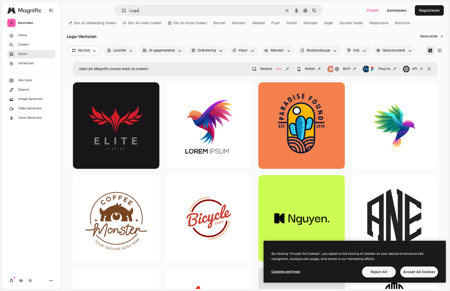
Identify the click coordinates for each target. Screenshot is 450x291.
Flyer (275, 23)
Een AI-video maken (145, 23)
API (414, 69)
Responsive (379, 23)
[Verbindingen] (11, 280)
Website (258, 23)
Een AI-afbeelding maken (95, 23)
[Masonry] (430, 50)
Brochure (402, 23)
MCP (346, 69)
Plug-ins (384, 69)
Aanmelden (397, 10)
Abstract (239, 23)
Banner (219, 23)
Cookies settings (285, 271)
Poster (291, 23)
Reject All (379, 272)
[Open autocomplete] (122, 11)
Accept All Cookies (419, 272)
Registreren (429, 10)
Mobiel (310, 69)
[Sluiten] (429, 69)
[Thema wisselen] (30, 280)
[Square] (439, 50)
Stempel (310, 23)
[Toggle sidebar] (51, 10)
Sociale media (351, 23)
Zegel (328, 23)
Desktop (271, 69)
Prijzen (373, 10)
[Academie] (21, 280)
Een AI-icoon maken (190, 23)
